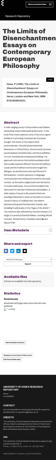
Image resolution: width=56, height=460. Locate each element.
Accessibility (8, 396)
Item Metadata (16, 230)
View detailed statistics (14, 342)
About (5, 394)
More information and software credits (19, 429)
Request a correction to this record (18, 355)
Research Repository (17, 16)
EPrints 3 (7, 424)
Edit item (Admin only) (11, 359)
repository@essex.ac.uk (28, 412)
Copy (49, 79)
